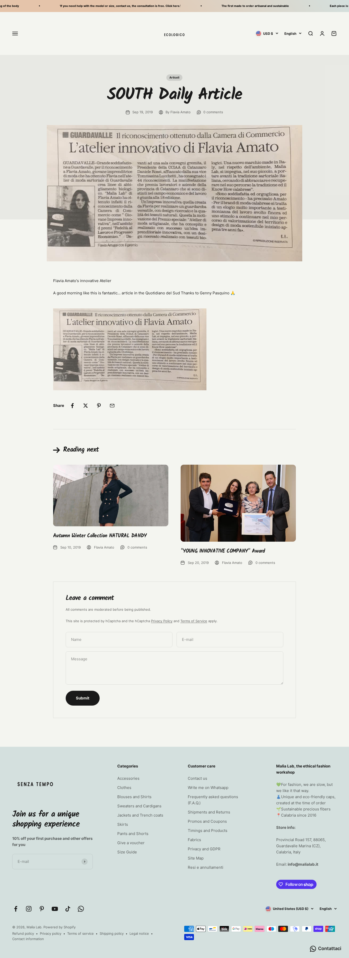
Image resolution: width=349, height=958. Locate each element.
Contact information (28, 939)
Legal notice (139, 933)
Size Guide (127, 852)
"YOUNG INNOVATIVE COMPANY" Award (223, 551)
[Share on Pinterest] (99, 405)
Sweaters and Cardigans (139, 806)
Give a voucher (131, 842)
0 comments (213, 112)
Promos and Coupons (207, 821)
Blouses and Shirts (134, 796)
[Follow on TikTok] (67, 908)
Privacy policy (50, 933)
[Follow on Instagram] (28, 908)
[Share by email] (112, 405)
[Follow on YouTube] (54, 908)
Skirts (122, 824)
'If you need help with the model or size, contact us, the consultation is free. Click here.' (107, 6)
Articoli (174, 77)
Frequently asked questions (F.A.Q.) (213, 799)
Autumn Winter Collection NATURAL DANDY (99, 536)
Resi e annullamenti (205, 867)
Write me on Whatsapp (208, 787)
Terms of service (80, 933)
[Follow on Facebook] (15, 908)
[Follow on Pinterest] (41, 908)
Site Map (196, 858)
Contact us (197, 778)
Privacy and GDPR (204, 848)
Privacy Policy (161, 621)
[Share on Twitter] (85, 405)
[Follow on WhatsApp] (80, 908)
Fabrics (194, 839)
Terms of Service (193, 621)
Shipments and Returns (209, 812)
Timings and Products (207, 830)
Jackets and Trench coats (140, 815)
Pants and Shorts (132, 833)
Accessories (128, 778)
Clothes (124, 787)
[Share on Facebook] (72, 405)
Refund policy (23, 933)
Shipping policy (112, 933)
